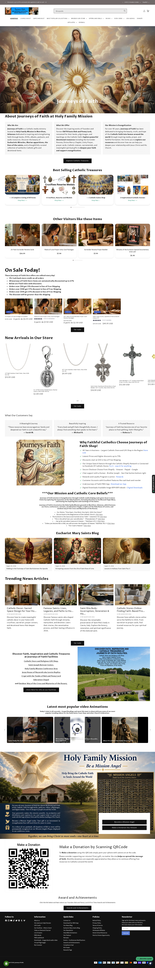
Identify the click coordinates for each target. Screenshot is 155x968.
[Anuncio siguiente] (123, 2)
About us (37, 920)
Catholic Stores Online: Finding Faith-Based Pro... (131, 610)
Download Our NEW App (70, 923)
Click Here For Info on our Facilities (41, 690)
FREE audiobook (39, 937)
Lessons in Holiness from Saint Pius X (117, 569)
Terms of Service (98, 925)
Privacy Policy (97, 923)
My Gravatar (38, 945)
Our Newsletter (68, 930)
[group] (44, 319)
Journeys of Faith (19, 962)
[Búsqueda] (124, 11)
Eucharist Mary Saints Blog (71, 928)
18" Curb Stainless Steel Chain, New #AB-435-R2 (74, 370)
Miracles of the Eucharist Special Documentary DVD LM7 (132, 251)
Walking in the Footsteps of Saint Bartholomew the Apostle (27, 569)
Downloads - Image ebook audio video (45, 940)
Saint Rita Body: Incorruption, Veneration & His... (94, 611)
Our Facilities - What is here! (43, 928)
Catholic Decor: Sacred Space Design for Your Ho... (21, 610)
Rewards (119, 477)
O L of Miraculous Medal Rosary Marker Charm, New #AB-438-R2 (45, 390)
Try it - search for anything (120, 466)
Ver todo (77, 330)
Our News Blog (67, 925)
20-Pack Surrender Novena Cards (22, 250)
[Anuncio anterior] (5, 2)
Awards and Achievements (77, 908)
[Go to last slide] (4, 729)
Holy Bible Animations (70, 933)
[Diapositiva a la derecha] (82, 401)
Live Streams (38, 933)
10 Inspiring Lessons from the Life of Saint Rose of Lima (74, 569)
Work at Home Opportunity (101, 935)
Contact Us (66, 920)
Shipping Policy (97, 928)
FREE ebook (37, 935)
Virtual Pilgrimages (40, 942)
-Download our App (118, 484)
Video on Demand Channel (42, 930)
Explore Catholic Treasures (77, 161)
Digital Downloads (135, 488)
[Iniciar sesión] (144, 11)
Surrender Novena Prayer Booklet (96, 250)
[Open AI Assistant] (150, 963)
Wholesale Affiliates (99, 930)
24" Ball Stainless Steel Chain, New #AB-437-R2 (17, 374)
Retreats (66, 937)
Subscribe (125, 933)
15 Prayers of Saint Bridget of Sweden (16, 316)
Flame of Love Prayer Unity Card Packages (59, 250)
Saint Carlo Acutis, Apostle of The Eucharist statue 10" (106, 317)
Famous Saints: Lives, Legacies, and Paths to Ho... (58, 610)
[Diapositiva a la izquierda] (73, 401)
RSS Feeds (66, 947)
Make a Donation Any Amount (124, 828)
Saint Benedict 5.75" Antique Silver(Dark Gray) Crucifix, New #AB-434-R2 (131, 381)
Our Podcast (67, 935)
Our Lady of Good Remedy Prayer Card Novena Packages (75, 317)
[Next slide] (150, 729)
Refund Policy (97, 920)
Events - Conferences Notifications (74, 940)
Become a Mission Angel (124, 822)
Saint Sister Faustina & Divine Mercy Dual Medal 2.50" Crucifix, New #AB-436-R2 (103, 387)
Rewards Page (67, 950)
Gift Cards (37, 925)
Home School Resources (100, 933)
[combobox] (90, 11)
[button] (58, 18)
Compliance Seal (68, 945)
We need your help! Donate (42, 923)
